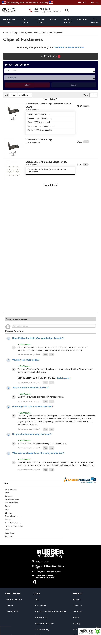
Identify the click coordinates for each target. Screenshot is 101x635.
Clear (27, 85)
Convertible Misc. (11, 503)
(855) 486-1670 (42, 562)
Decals (7, 506)
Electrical (8, 513)
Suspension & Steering (14, 526)
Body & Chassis (11, 489)
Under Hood (9, 533)
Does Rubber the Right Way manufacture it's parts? (38, 338)
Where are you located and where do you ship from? (38, 453)
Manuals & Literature (13, 523)
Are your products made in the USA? (30, 388)
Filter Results (52, 56)
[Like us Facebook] (35, 583)
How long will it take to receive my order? (32, 406)
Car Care (8, 496)
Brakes (8, 493)
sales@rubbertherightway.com (48, 572)
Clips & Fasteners (12, 499)
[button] (82, 10)
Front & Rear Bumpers (13, 516)
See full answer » (64, 378)
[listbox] (49, 70)
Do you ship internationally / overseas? (31, 434)
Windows (8, 536)
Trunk (7, 530)
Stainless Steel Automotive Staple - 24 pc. (46, 162)
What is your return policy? (25, 360)
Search (74, 85)
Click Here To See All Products (69, 47)
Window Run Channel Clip (39, 139)
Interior (7, 520)
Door (7, 509)
